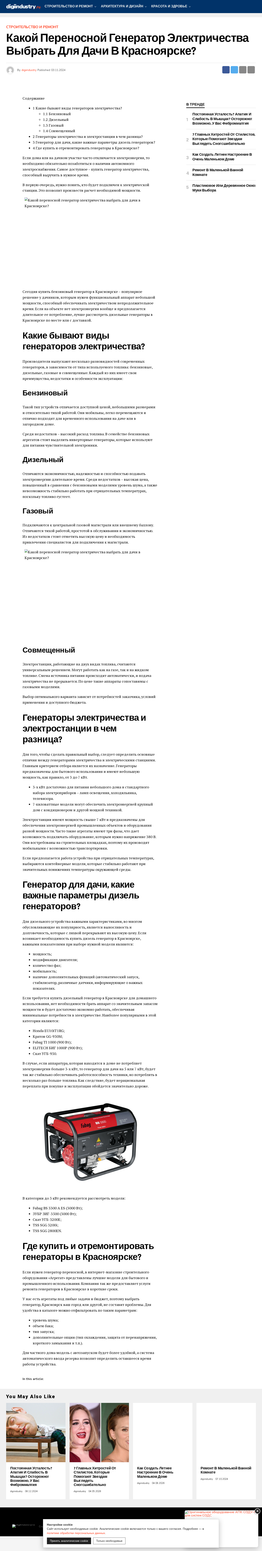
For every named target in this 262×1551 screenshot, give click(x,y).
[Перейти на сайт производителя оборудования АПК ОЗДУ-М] (221, 1528)
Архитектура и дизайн (122, 6)
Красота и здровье (169, 6)
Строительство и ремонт (69, 6)
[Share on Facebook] (226, 69)
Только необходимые (109, 1540)
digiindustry (28, 70)
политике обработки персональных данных (76, 1533)
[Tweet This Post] (234, 69)
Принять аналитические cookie (69, 1540)
